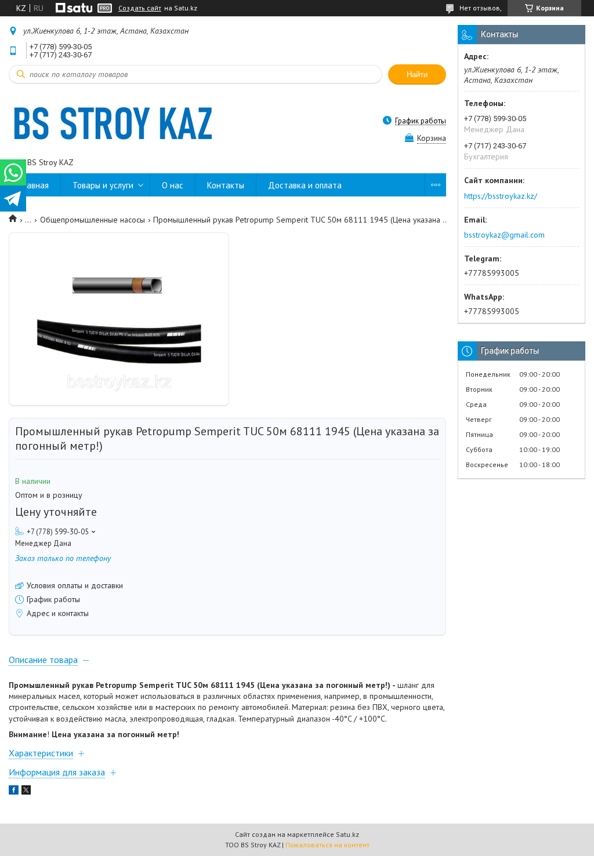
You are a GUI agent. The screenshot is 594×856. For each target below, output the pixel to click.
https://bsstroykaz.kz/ (500, 196)
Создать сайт (139, 8)
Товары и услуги (103, 185)
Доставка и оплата (305, 185)
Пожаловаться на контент (327, 844)
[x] (26, 791)
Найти (417, 74)
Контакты (225, 185)
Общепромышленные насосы (92, 219)
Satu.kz (347, 834)
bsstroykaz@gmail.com (504, 235)
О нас (172, 185)
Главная (34, 185)
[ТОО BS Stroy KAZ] (110, 121)
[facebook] (14, 791)
